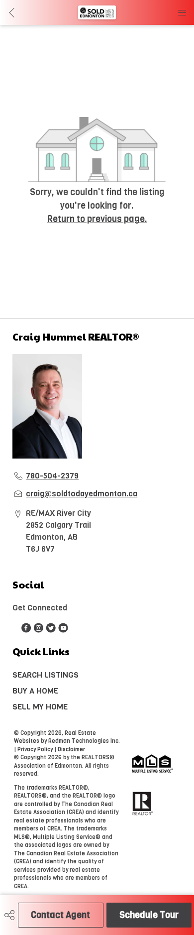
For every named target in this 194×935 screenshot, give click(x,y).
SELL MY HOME (40, 706)
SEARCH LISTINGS (45, 675)
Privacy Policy (35, 749)
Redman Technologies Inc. (84, 741)
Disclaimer (71, 749)
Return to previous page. (97, 219)
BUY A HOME (35, 691)
